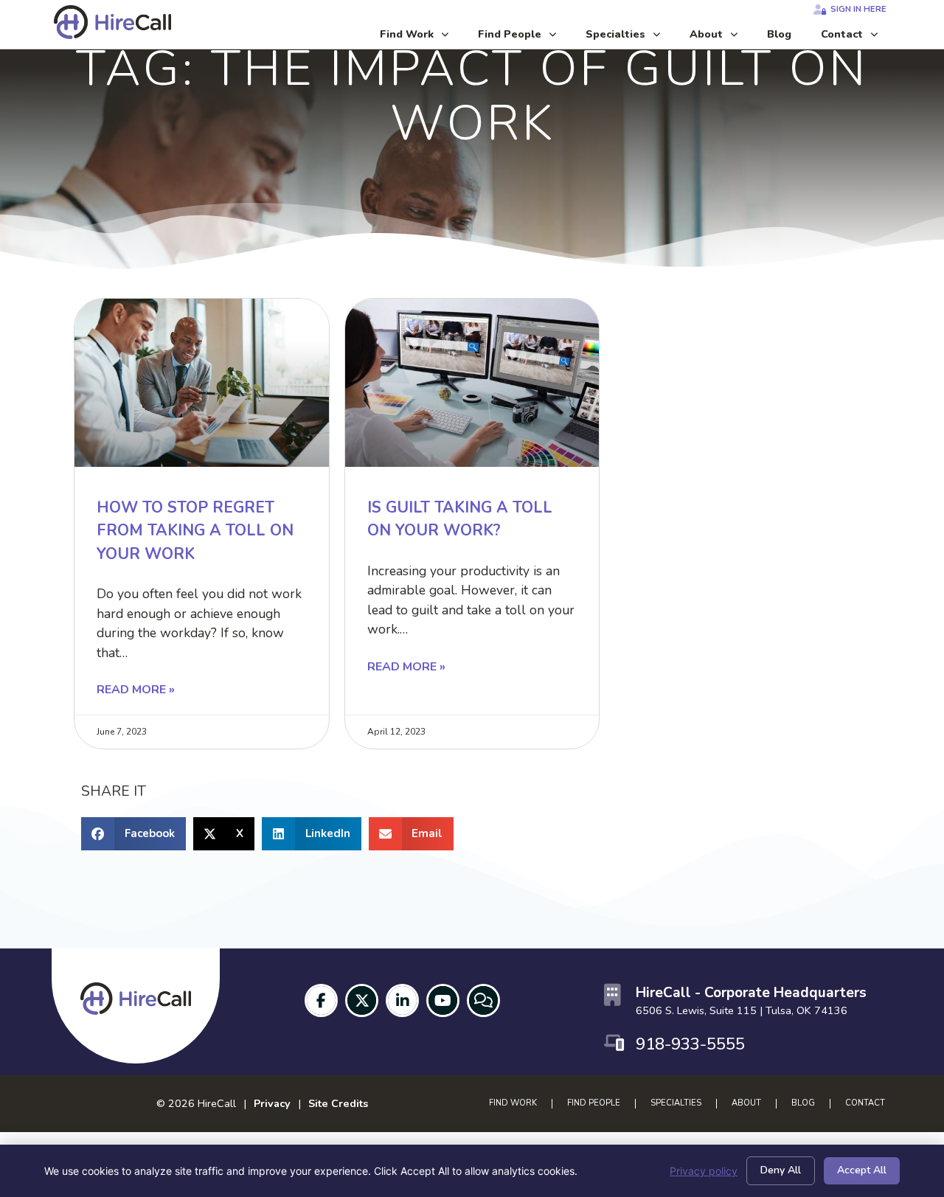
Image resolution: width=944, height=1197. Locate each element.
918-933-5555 (690, 1044)
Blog (786, 38)
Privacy (272, 1103)
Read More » (136, 689)
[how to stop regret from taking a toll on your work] (201, 382)
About (721, 38)
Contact (856, 38)
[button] (133, 833)
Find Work (421, 38)
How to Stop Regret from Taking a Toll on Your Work (195, 530)
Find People (524, 38)
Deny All (780, 1170)
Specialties (630, 38)
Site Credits (338, 1103)
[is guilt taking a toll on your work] (472, 382)
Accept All (861, 1170)
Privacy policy (704, 1171)
